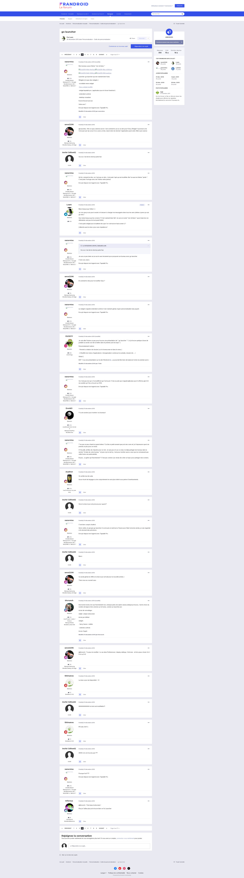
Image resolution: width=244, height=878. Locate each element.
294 (70, 353)
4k (70, 817)
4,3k (70, 488)
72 (70, 692)
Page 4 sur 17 (115, 54)
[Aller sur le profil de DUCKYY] (69, 343)
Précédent (68, 54)
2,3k (70, 425)
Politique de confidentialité (116, 873)
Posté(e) (87, 62)
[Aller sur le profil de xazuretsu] (69, 68)
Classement (127, 14)
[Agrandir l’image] (87, 69)
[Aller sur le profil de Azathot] (69, 478)
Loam (71, 37)
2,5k (70, 78)
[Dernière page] (106, 54)
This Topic (175, 14)
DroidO (69, 408)
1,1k (70, 141)
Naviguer (110, 14)
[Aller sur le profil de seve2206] (69, 131)
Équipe (70, 19)
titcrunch (69, 600)
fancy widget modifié (85, 87)
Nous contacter (131, 873)
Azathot (69, 472)
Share (133, 38)
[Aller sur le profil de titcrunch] (69, 607)
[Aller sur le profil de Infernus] (69, 807)
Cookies (140, 873)
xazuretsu (69, 62)
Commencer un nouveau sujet (118, 46)
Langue (103, 873)
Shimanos (69, 676)
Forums (62, 19)
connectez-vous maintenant (125, 838)
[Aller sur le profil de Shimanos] (69, 682)
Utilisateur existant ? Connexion (161, 6)
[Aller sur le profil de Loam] (63, 38)
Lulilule (178, 67)
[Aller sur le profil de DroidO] (69, 415)
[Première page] (62, 54)
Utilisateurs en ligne (81, 19)
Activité (118, 14)
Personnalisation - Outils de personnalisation (96, 39)
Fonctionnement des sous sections (167, 42)
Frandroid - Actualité (67, 14)
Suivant (101, 54)
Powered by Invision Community (122, 875)
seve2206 (69, 124)
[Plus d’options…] (148, 62)
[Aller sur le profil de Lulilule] (173, 68)
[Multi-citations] (80, 117)
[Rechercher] (182, 13)
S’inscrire (179, 5)
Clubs (92, 19)
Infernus (69, 801)
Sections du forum (97, 14)
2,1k (70, 617)
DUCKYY (69, 336)
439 (70, 221)
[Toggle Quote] (81, 245)
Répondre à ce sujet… (79, 846)
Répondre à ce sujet (141, 46)
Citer (84, 117)
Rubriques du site (82, 14)
